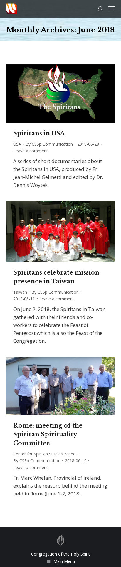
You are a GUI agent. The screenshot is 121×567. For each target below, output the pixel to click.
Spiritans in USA (39, 133)
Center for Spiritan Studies (38, 454)
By (49, 144)
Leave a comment (30, 151)
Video (70, 454)
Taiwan (20, 292)
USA (17, 144)
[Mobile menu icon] (111, 8)
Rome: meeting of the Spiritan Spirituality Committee (48, 434)
